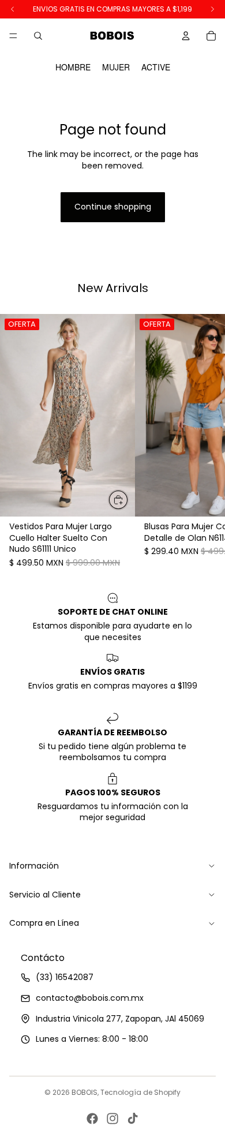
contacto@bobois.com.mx (90, 998)
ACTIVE (155, 67)
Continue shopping (112, 206)
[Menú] (13, 36)
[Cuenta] (185, 35)
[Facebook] (92, 1118)
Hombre (73, 67)
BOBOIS (84, 1092)
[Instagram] (112, 1118)
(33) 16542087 (64, 977)
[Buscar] (38, 35)
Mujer (116, 67)
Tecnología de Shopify (140, 1092)
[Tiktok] (133, 1118)
